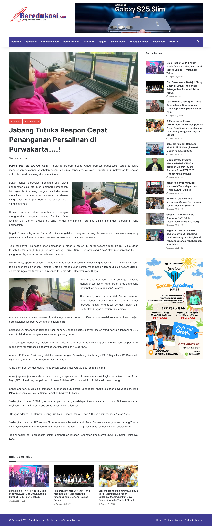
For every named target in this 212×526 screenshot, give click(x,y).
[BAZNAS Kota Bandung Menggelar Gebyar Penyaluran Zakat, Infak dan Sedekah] (155, 203)
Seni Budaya (118, 41)
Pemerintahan (71, 41)
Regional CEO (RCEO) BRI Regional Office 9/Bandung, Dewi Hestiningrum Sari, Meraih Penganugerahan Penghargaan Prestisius (184, 237)
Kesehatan (159, 41)
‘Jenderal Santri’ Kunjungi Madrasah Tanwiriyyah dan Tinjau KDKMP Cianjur (181, 186)
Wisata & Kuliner (139, 41)
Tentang (168, 520)
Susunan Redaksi (184, 520)
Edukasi (30, 41)
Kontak (198, 520)
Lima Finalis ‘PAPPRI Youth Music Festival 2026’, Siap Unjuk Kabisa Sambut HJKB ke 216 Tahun (27, 493)
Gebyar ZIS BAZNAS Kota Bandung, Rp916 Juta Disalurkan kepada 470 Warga (183, 218)
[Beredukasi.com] (38, 14)
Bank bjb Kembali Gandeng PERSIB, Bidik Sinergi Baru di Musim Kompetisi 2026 (182, 147)
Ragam (102, 41)
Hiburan (174, 41)
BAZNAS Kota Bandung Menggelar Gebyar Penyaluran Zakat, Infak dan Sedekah (183, 202)
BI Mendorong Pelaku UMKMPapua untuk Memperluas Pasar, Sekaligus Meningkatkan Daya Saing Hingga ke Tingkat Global (184, 128)
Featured (15, 121)
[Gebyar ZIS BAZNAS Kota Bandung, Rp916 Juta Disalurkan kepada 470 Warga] (155, 219)
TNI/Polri (89, 41)
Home (159, 520)
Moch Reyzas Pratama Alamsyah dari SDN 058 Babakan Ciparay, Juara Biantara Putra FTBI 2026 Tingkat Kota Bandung (180, 166)
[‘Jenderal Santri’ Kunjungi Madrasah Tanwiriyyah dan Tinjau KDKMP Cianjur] (155, 187)
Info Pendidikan (50, 41)
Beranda (16, 41)
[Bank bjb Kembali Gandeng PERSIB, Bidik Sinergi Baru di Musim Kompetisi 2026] (155, 148)
